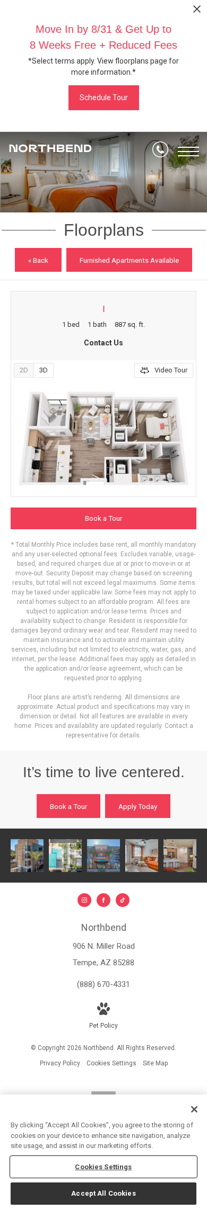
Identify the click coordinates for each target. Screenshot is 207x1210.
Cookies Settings (111, 1063)
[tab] (23, 370)
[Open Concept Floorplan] (179, 855)
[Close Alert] (197, 12)
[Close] (194, 1109)
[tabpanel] (103, 438)
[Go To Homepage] (50, 151)
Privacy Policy (60, 1063)
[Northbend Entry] (103, 855)
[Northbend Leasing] (27, 855)
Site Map (155, 1063)
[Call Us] (160, 151)
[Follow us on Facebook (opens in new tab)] (103, 900)
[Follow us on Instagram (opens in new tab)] (84, 900)
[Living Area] (141, 855)
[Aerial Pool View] (65, 855)
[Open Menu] (188, 151)
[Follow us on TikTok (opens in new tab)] (123, 900)
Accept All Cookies (103, 1193)
